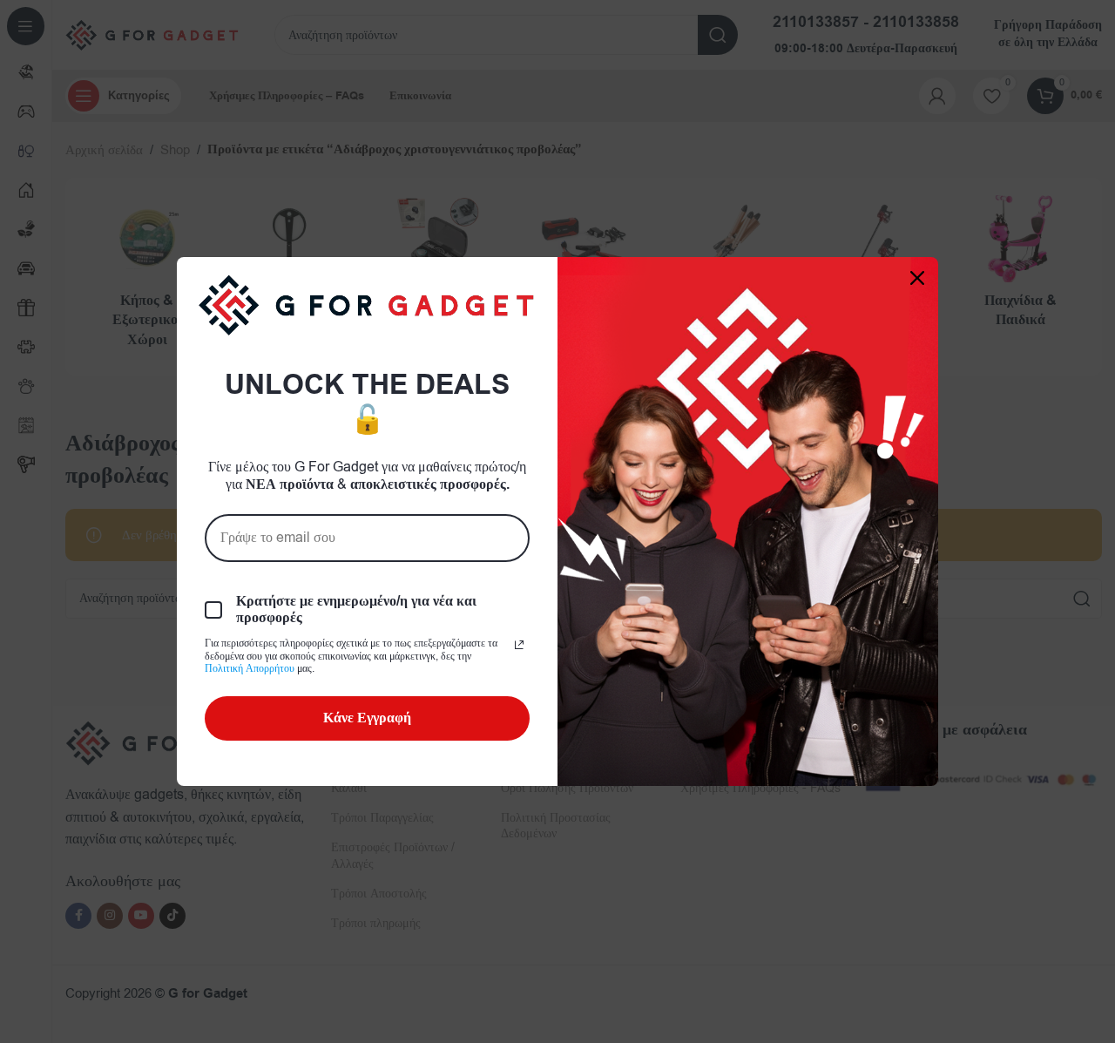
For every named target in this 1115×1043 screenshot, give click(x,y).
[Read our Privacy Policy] (519, 644)
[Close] (917, 278)
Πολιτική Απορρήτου (249, 668)
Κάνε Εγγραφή (367, 718)
